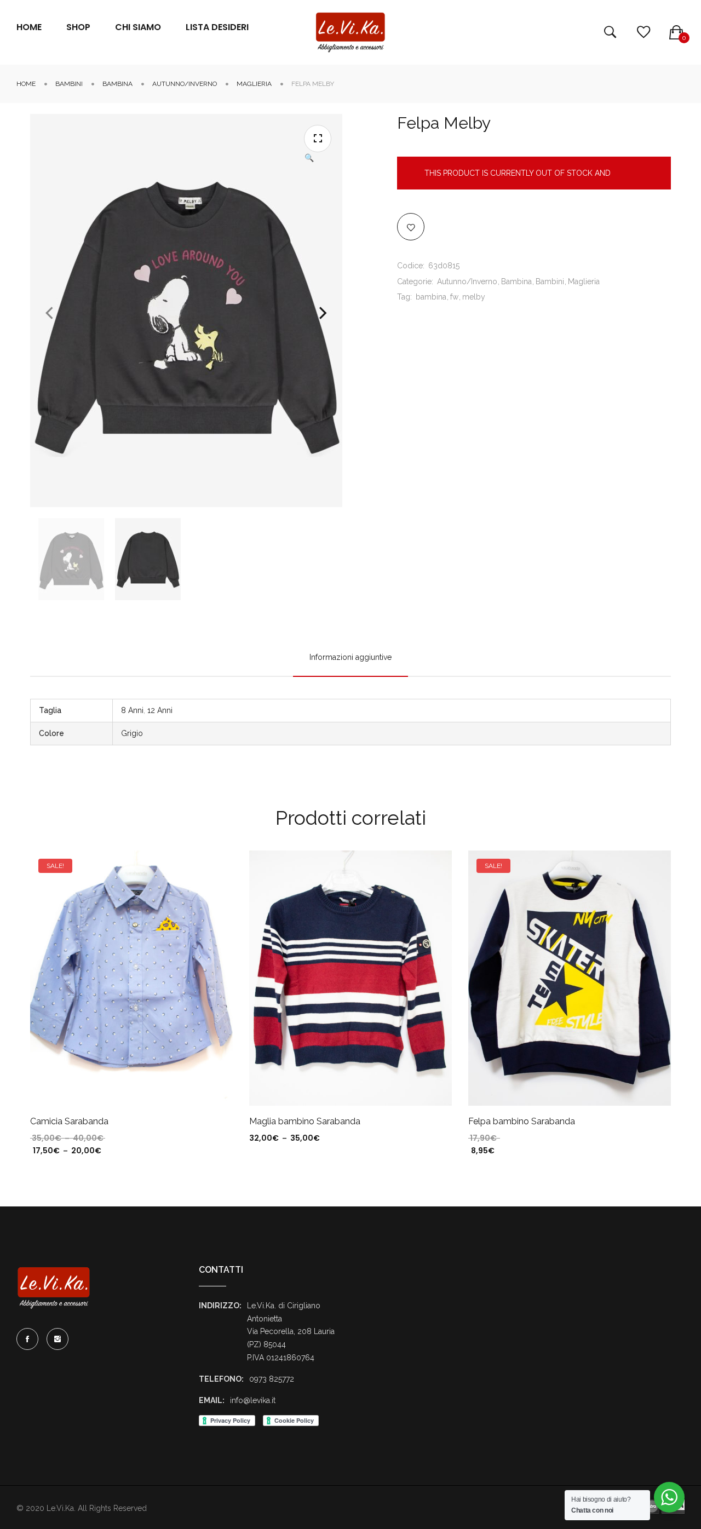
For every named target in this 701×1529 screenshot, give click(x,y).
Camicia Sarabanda (69, 1121)
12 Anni (160, 710)
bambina (431, 296)
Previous (49, 313)
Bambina (117, 84)
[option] (71, 559)
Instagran (57, 1339)
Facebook (27, 1339)
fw (454, 296)
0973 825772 (271, 1379)
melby (473, 296)
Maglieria (254, 84)
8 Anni (132, 710)
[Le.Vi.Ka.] (350, 32)
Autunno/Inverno (184, 84)
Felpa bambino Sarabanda (521, 1121)
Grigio (132, 733)
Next (323, 313)
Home (26, 84)
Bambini (69, 84)
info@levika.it (252, 1400)
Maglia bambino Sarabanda (304, 1121)
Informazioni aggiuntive (350, 657)
